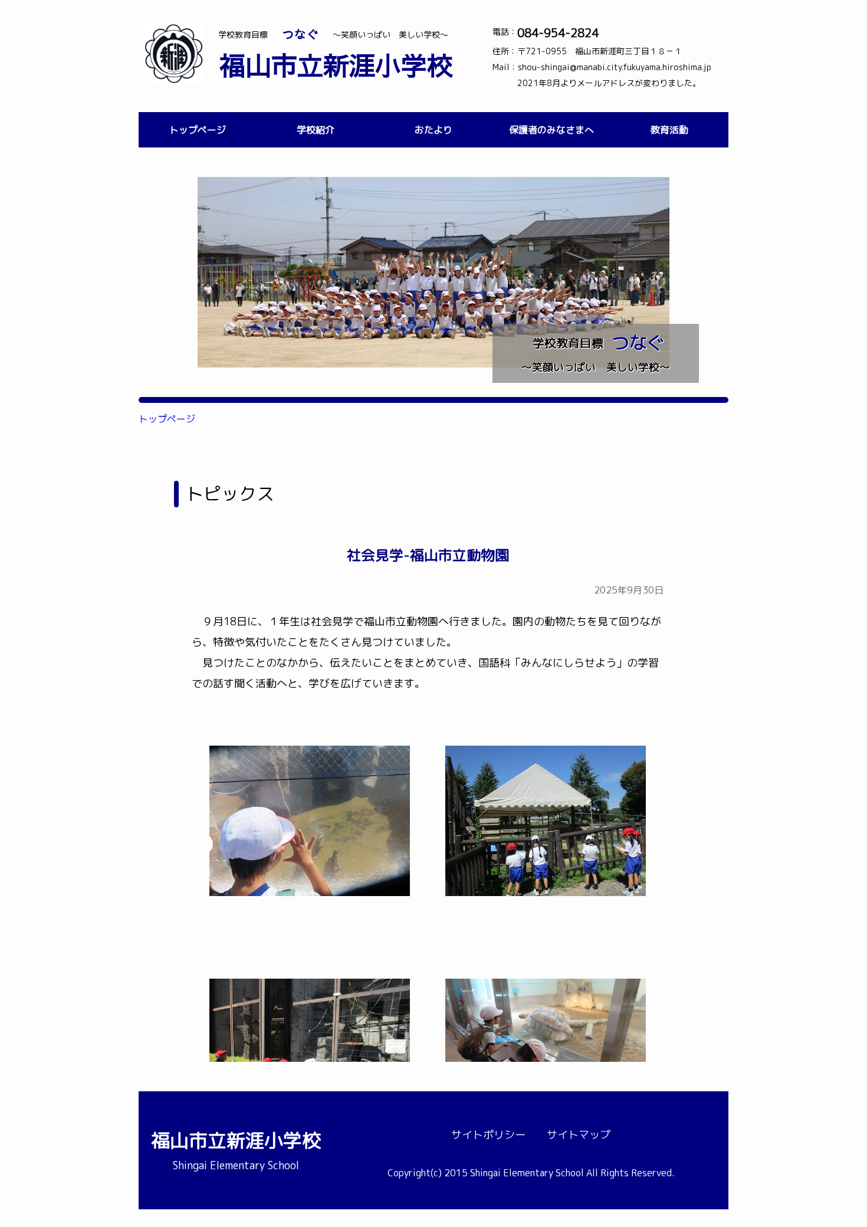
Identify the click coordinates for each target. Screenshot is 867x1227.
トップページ (197, 129)
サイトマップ (578, 1134)
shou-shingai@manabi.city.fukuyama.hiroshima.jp (614, 67)
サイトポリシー (488, 1134)
